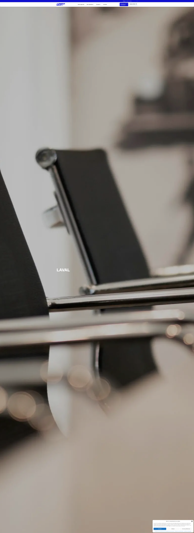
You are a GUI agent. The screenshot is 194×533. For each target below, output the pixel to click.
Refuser (173, 528)
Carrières (105, 4)
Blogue (124, 1)
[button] (191, 521)
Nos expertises (90, 4)
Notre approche (81, 4)
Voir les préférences (186, 528)
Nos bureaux (129, 1)
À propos (98, 4)
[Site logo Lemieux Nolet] (61, 4)
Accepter (160, 528)
